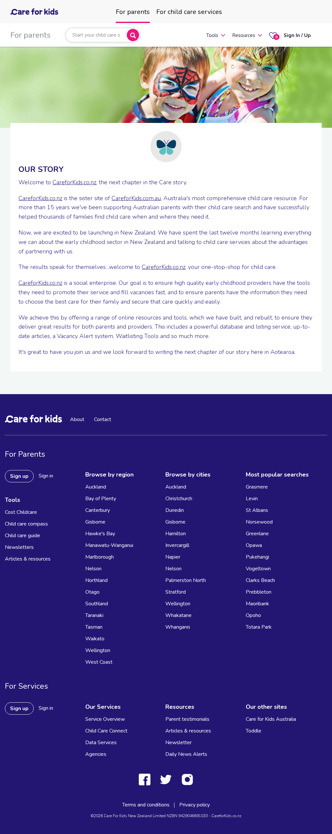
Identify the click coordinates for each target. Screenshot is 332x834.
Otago (92, 592)
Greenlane (257, 533)
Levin (252, 498)
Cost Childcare (21, 512)
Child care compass (26, 523)
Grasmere (257, 486)
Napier (172, 557)
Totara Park (259, 627)
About (77, 419)
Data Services (101, 742)
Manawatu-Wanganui (109, 545)
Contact (102, 419)
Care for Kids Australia (271, 719)
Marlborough (99, 557)
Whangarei (177, 627)
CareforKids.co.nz (74, 182)
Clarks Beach (260, 580)
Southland (96, 603)
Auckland (95, 486)
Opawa (254, 545)
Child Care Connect (106, 730)
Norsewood (259, 522)
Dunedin (174, 510)
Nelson (93, 568)
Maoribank (257, 603)
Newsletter (178, 742)
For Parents (25, 454)
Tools (212, 35)
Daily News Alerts (186, 754)
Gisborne (95, 522)
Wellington (97, 650)
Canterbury (97, 510)
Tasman (93, 627)
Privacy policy (194, 804)
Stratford (175, 592)
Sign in (46, 475)
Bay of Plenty (100, 498)
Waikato (94, 638)
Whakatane (178, 615)
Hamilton (175, 533)
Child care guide (22, 535)
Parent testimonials (187, 719)
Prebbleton (258, 592)
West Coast (99, 662)
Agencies (95, 754)
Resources (243, 35)
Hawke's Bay (100, 533)
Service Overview (105, 719)
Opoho (253, 615)
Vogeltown (258, 568)
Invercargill (177, 545)
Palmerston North (185, 580)
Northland (96, 580)
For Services (26, 686)
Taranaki (94, 615)
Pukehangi (257, 557)
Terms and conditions (146, 804)
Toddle (253, 730)
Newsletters (19, 547)
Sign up (19, 476)
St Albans (257, 510)
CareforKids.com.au (136, 198)
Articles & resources (28, 558)
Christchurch (178, 498)
